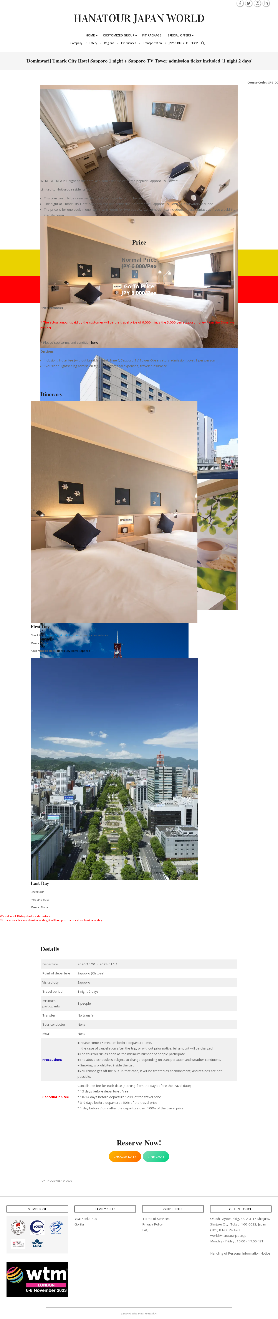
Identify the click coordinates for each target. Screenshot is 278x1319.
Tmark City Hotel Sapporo (73, 651)
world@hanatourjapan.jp (228, 1235)
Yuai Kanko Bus (85, 1218)
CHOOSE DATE (125, 1156)
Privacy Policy (152, 1224)
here (94, 342)
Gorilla (79, 1224)
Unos (141, 1313)
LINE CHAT (156, 1156)
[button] (18, 1227)
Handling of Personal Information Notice (240, 1253)
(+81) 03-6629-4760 (225, 1230)
